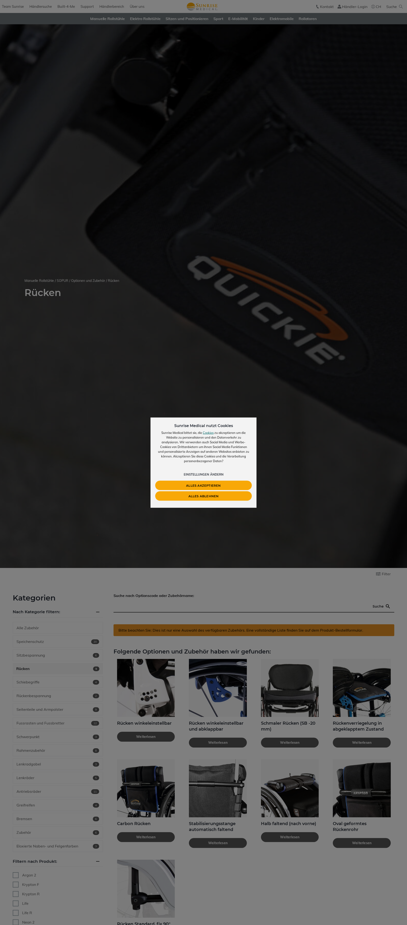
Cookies (208, 432)
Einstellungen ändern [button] (204, 474)
